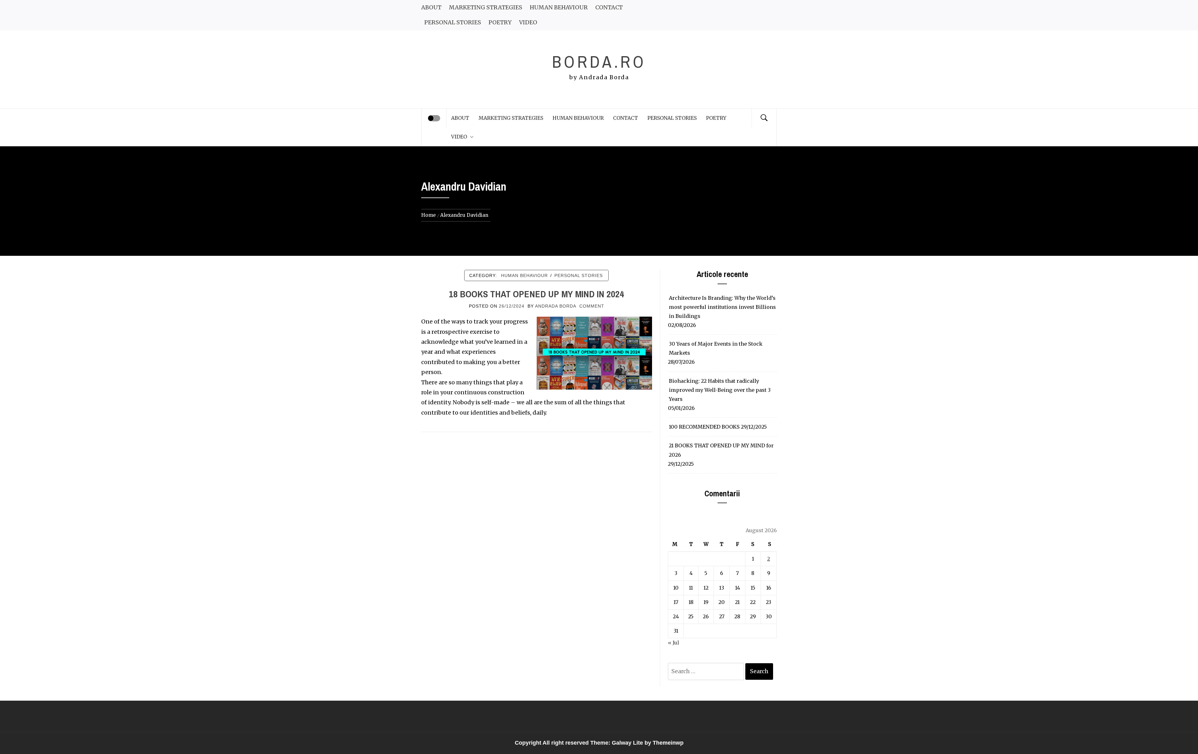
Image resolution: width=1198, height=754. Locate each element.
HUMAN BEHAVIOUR (559, 7)
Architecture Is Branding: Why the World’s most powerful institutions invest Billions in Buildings (722, 307)
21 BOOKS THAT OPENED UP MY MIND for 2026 (721, 450)
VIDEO (528, 22)
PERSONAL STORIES (452, 22)
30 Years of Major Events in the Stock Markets (715, 348)
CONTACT (609, 7)
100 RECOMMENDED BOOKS (704, 427)
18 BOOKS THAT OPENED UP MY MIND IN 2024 (536, 294)
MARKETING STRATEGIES (485, 7)
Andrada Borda (555, 306)
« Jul (673, 643)
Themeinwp (668, 743)
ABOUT (431, 7)
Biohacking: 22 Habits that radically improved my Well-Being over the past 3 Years (720, 390)
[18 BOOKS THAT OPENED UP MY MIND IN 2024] (594, 352)
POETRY (500, 22)
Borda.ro (599, 61)
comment (591, 306)
